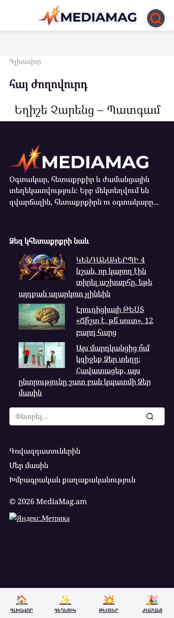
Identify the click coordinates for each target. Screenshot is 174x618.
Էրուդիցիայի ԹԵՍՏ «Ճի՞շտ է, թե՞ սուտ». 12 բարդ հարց (114, 320)
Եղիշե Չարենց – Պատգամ (87, 109)
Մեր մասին (28, 465)
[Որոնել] (149, 416)
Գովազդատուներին (44, 451)
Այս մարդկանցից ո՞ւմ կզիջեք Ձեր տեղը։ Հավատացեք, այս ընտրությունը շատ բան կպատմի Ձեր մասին (85, 370)
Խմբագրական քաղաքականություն (72, 479)
